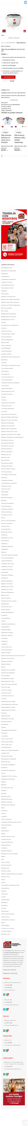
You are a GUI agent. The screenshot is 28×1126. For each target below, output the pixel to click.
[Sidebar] (2, 1110)
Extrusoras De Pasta (7, 394)
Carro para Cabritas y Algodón (9, 555)
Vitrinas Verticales (6, 345)
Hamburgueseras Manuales (8, 730)
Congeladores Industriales (8, 279)
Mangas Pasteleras (6, 850)
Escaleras (4, 713)
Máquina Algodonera (7, 581)
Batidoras (3, 500)
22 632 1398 (9, 985)
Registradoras (5, 604)
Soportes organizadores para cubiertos (12, 874)
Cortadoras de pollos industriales (10, 382)
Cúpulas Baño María (7, 388)
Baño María (4, 359)
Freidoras (3, 400)
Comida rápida (5, 899)
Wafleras (3, 782)
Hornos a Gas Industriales (8, 520)
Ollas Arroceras (5, 457)
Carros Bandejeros (6, 506)
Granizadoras (5, 293)
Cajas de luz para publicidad (9, 684)
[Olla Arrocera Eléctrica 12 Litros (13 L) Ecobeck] (7, 121)
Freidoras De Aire (6, 839)
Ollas (2, 859)
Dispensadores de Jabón (8, 707)
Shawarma (4, 477)
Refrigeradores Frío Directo (8, 316)
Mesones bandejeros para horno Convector (13, 655)
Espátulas (4, 828)
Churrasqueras (5, 374)
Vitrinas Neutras (5, 609)
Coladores (4, 816)
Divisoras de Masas (6, 512)
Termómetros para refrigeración (9, 325)
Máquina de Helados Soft (8, 296)
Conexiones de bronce (7, 695)
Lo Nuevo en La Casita (7, 928)
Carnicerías (4, 894)
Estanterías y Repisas (7, 575)
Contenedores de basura (8, 919)
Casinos (3, 896)
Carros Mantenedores (7, 368)
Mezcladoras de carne (7, 440)
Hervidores (4, 733)
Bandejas (3, 793)
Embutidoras (4, 572)
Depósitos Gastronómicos (8, 624)
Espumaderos (5, 830)
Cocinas (3, 813)
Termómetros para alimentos (9, 483)
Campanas (4, 615)
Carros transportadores (7, 558)
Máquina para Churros (7, 586)
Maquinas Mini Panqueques (9, 428)
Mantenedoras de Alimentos (9, 414)
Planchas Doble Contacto (8, 469)
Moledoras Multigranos (7, 592)
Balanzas (3, 552)
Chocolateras (5, 371)
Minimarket (4, 902)
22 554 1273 (9, 1002)
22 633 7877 (9, 987)
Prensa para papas (6, 471)
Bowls (3, 807)
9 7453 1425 (9, 1066)
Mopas (3, 922)
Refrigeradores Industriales (8, 313)
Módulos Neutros (6, 664)
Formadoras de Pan (6, 515)
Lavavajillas (4, 736)
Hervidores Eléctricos (7, 842)
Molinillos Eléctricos (6, 448)
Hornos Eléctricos (6, 529)
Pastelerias (4, 905)
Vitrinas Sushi (5, 342)
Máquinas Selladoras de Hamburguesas (12, 437)
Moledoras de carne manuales (9, 853)
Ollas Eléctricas (5, 460)
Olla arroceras (21, 95)
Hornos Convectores (7, 523)
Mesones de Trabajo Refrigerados (10, 305)
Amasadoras (4, 494)
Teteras (3, 879)
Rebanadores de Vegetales (8, 759)
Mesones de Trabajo (6, 661)
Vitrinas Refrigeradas (7, 339)
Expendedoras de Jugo (7, 285)
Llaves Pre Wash (5, 652)
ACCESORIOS (5, 675)
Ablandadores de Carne (7, 681)
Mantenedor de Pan (6, 532)
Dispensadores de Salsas (8, 710)
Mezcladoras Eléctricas (7, 443)
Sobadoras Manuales (7, 546)
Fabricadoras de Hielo (7, 288)
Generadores (4, 724)
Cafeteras (4, 362)
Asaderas (3, 790)
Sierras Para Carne (6, 606)
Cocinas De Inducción (7, 377)
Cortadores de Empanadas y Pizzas (11, 822)
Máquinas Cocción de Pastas (9, 420)
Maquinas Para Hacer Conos (9, 431)
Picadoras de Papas (6, 756)
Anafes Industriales (6, 351)
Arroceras (14, 95)
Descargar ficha (9, 77)
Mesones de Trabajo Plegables (9, 750)
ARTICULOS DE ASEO (7, 914)
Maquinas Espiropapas (7, 423)
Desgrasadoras (5, 627)
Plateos (3, 667)
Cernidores (4, 810)
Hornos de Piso (5, 526)
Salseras (3, 322)
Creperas (3, 698)
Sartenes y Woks (5, 871)
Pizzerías (3, 908)
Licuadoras (4, 848)
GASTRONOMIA (5, 348)
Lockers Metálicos (6, 747)
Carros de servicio (6, 693)
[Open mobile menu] (1, 2)
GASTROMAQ (5, 925)
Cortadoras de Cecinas (7, 563)
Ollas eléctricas (5, 97)
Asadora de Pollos (6, 354)
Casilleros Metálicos (6, 560)
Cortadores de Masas (7, 509)
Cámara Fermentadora (7, 503)
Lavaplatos (4, 644)
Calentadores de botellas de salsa (10, 365)
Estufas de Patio (5, 716)
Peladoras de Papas (6, 466)
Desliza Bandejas (6, 629)
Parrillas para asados (7, 463)
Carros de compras (6, 690)
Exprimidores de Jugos (7, 718)
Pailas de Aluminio (6, 865)
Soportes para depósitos (8, 672)
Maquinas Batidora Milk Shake (9, 417)
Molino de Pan (5, 595)
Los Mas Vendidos (6, 931)
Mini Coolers (4, 311)
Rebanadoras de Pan (7, 537)
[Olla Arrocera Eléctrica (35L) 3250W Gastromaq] (20, 121)
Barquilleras (4, 273)
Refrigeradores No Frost (7, 319)
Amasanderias (5, 888)
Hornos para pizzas (6, 405)
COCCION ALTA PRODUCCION (10, 885)
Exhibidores (4, 578)
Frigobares (4, 290)
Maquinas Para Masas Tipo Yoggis (10, 434)
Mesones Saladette (6, 308)
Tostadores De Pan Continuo (9, 776)
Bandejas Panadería (7, 497)
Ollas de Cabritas (6, 598)
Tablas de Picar (5, 876)
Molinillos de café (6, 454)
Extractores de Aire (6, 721)
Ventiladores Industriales (8, 779)
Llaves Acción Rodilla (7, 741)
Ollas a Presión (5, 862)
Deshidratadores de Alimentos (9, 704)
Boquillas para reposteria (8, 805)
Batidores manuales (6, 802)
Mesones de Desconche (8, 658)
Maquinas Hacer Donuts (8, 426)
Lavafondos (4, 638)
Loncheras (4, 411)
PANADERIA (4, 492)
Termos (3, 773)
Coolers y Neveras (6, 819)
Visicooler (4, 328)
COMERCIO (4, 549)
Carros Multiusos (5, 618)
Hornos (3, 517)
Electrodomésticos (6, 825)
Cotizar (12, 81)
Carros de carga (5, 687)
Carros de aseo (5, 917)
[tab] (14, 100)
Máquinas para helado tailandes (10, 302)
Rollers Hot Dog (5, 761)
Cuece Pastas (5, 385)
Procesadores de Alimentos (8, 474)
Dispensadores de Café (7, 391)
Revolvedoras (5, 540)
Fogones (3, 397)
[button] (5, 132)
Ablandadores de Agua (7, 678)
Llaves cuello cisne (6, 647)
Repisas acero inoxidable (8, 670)
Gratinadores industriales (8, 402)
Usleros (3, 882)
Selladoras (4, 767)
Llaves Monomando (6, 649)
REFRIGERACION (6, 268)
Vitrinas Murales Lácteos (8, 334)
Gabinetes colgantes (7, 635)
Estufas (3, 833)
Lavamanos (4, 641)
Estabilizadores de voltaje (8, 701)
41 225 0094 (9, 1042)
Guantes (3, 727)
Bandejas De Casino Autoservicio (10, 357)
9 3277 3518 (9, 1022)
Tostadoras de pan (6, 486)
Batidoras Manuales (6, 799)
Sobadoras (4, 543)
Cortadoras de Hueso (7, 569)
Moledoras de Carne (6, 589)
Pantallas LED (5, 753)
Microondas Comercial (7, 446)
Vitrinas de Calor (5, 489)
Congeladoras (5, 276)
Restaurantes (5, 911)
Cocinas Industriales (6, 380)
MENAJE (3, 784)
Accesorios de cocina (7, 787)
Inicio (2, 42)
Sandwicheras (5, 868)
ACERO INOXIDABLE (7, 612)
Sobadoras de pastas (7, 480)
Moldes (3, 856)
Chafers (3, 621)
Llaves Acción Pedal (6, 739)
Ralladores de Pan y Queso (8, 601)
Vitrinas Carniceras (6, 331)
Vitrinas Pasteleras (6, 336)
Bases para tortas (6, 796)
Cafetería (3, 891)
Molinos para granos (6, 451)
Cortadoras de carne (6, 566)
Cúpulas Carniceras (6, 282)
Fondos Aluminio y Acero (8, 836)
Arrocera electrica (6, 95)
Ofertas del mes (5, 934)
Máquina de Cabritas (7, 583)
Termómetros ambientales (8, 770)
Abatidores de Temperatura (8, 270)
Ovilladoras (4, 535)
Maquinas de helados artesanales (10, 299)
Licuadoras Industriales (7, 408)
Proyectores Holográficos (8, 764)
